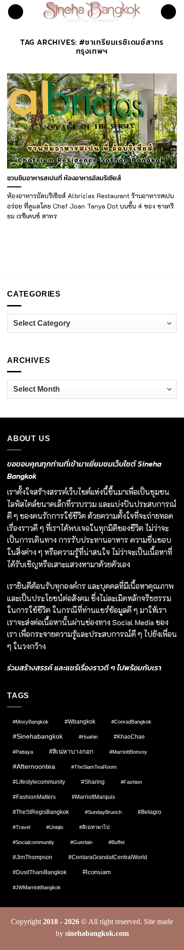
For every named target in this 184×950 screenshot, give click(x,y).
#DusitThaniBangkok (40, 872)
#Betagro (149, 812)
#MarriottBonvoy (128, 752)
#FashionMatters (34, 797)
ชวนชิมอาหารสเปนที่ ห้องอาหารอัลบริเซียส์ (64, 178)
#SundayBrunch (103, 812)
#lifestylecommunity (39, 782)
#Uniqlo (54, 827)
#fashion (131, 782)
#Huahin (88, 737)
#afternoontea (34, 766)
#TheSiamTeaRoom (94, 767)
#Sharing (93, 782)
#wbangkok (80, 721)
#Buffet (117, 842)
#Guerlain (81, 842)
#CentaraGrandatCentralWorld (107, 857)
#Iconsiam (97, 872)
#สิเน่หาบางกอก (71, 751)
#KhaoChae (129, 736)
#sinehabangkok (38, 736)
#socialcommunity (33, 842)
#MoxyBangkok (31, 722)
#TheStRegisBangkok (41, 812)
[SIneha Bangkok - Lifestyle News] (92, 12)
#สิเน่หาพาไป (94, 827)
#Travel (21, 827)
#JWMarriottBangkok (37, 887)
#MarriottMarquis (93, 797)
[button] (15, 12)
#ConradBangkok (131, 722)
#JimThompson (32, 857)
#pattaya (23, 752)
